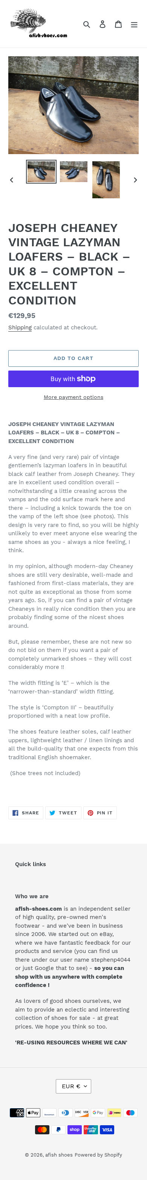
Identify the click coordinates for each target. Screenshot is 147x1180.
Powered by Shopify (98, 1155)
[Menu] (134, 23)
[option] (41, 171)
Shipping (20, 327)
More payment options (73, 397)
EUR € (71, 1086)
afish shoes (59, 1155)
